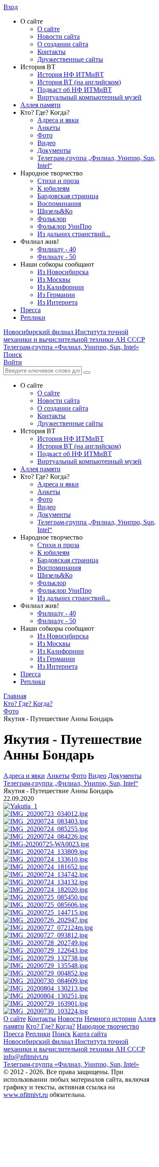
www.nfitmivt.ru (25, 1094)
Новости (70, 1018)
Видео (46, 142)
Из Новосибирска (63, 272)
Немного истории (110, 1018)
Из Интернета (57, 302)
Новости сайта (58, 36)
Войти (12, 362)
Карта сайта (90, 1033)
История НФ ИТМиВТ (70, 74)
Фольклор (51, 218)
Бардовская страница (67, 196)
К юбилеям (53, 188)
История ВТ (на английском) (79, 82)
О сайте (48, 28)
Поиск (61, 1033)
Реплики (32, 317)
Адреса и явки (58, 120)
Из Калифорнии (60, 287)
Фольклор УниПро (64, 226)
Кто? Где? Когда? (50, 1026)
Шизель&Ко (55, 211)
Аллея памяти (40, 104)
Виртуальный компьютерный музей (89, 97)
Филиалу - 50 (56, 256)
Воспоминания (59, 203)
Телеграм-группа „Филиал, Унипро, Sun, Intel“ (70, 783)
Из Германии (56, 294)
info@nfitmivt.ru (25, 1056)
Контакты (51, 51)
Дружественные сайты (70, 59)
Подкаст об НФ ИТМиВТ (74, 89)
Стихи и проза (58, 180)
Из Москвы (53, 279)
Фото (45, 135)
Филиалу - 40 (56, 249)
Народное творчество (108, 1026)
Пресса (30, 309)
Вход (10, 7)
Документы (54, 150)
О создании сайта (62, 44)
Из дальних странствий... (73, 234)
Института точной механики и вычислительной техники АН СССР (74, 335)
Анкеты (48, 127)
